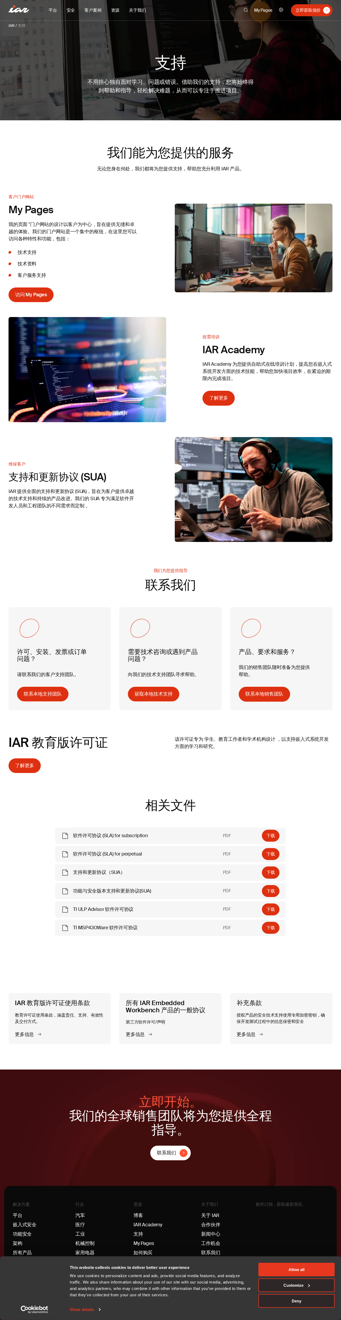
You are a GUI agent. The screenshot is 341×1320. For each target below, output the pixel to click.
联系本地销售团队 (264, 694)
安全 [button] (71, 10)
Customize (293, 1285)
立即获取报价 (308, 10)
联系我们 (166, 1153)
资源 (137, 1204)
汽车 (80, 1215)
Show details (82, 1309)
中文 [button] (281, 10)
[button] (246, 10)
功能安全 (22, 1234)
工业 (80, 1234)
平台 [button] (52, 10)
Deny (296, 1300)
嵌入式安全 (24, 1225)
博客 (138, 1215)
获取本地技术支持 (154, 694)
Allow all (297, 1269)
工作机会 (210, 1243)
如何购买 (142, 1252)
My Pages (263, 10)
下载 (270, 835)
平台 (17, 1215)
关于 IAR (210, 1215)
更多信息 (25, 1035)
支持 (21, 25)
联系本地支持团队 (43, 694)
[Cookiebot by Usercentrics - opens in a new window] (34, 1310)
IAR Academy (147, 1225)
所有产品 (22, 1252)
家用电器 (84, 1252)
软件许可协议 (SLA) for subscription (110, 835)
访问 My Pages (31, 294)
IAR (11, 25)
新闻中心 (210, 1234)
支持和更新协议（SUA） (99, 872)
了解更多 (218, 398)
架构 (17, 1243)
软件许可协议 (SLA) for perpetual (107, 854)
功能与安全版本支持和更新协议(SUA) (112, 891)
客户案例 (92, 10)
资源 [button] (115, 10)
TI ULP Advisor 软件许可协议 (103, 909)
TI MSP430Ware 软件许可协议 (105, 927)
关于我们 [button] (137, 10)
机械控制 (84, 1243)
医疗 (80, 1225)
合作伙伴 (210, 1225)
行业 (79, 1204)
